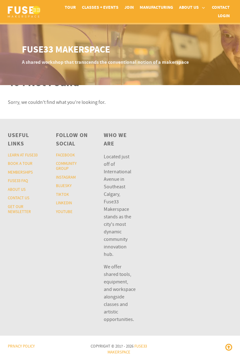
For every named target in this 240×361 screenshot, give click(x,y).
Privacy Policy (21, 346)
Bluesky (64, 186)
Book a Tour (20, 163)
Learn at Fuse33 (23, 155)
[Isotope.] (24, 11)
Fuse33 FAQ (18, 181)
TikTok (62, 194)
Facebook (65, 155)
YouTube (64, 212)
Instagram (66, 177)
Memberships (20, 172)
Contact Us (18, 198)
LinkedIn (64, 203)
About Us (17, 189)
